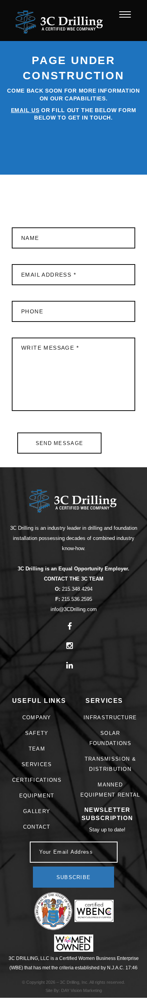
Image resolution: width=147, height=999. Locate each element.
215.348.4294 (76, 589)
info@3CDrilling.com (74, 609)
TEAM (37, 749)
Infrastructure (110, 717)
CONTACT (37, 827)
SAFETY (37, 733)
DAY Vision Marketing (81, 990)
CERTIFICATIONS (37, 780)
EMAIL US (25, 110)
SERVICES (37, 764)
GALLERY (36, 811)
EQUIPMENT (36, 796)
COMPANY (36, 717)
